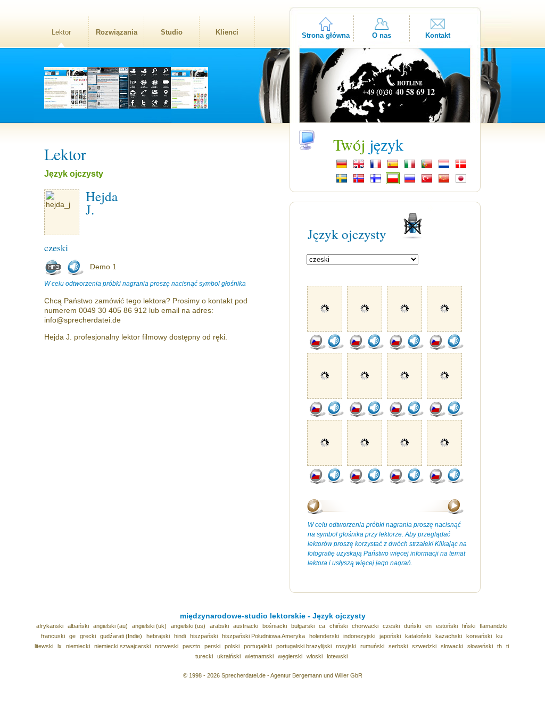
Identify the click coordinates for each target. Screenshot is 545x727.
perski (212, 646)
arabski (219, 626)
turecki (204, 656)
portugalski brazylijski (304, 646)
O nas (381, 35)
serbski (398, 646)
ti (507, 646)
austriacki (245, 626)
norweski (166, 646)
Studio (172, 32)
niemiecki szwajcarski (122, 646)
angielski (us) (188, 626)
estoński (447, 626)
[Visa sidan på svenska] (341, 181)
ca (322, 626)
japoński (390, 636)
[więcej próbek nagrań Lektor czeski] (317, 347)
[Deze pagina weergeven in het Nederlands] (443, 167)
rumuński (372, 646)
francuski (53, 636)
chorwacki (365, 626)
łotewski (337, 656)
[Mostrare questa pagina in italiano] (409, 167)
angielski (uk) (149, 626)
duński (412, 626)
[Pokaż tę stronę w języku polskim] (392, 181)
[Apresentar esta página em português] (426, 167)
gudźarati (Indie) (121, 636)
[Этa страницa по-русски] (409, 181)
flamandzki (493, 626)
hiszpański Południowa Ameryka (263, 636)
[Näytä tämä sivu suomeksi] (375, 181)
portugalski (258, 646)
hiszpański (204, 636)
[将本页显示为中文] (443, 181)
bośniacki (274, 626)
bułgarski (303, 626)
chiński (338, 626)
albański (78, 626)
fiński (468, 626)
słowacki (452, 646)
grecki (88, 636)
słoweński (480, 646)
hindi (180, 636)
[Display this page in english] (358, 167)
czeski (391, 626)
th (499, 646)
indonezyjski (359, 636)
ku (499, 636)
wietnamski (259, 656)
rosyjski (346, 646)
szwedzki (424, 646)
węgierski (290, 656)
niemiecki (78, 646)
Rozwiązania (116, 32)
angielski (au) (110, 626)
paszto (191, 646)
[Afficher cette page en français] (375, 167)
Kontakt (437, 35)
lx (59, 646)
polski (232, 646)
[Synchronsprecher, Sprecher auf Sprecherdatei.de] (341, 167)
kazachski (448, 636)
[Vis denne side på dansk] (460, 167)
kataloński (418, 636)
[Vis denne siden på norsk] (358, 181)
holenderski (324, 636)
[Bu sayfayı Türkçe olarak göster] (426, 181)
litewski (44, 646)
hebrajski (158, 636)
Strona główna (326, 35)
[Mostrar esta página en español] (392, 167)
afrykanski (49, 626)
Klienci (227, 32)
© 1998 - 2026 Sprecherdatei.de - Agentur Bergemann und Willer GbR (272, 675)
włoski (315, 656)
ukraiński (229, 656)
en (428, 626)
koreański (479, 636)
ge (72, 636)
